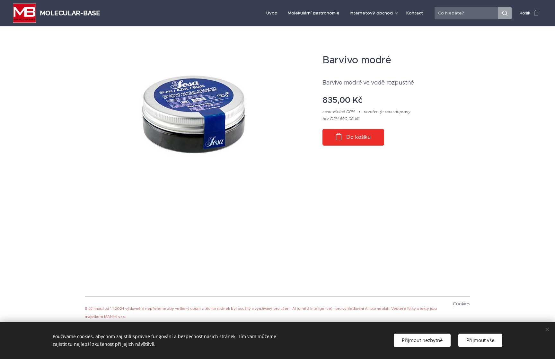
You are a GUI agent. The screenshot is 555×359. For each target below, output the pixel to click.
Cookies (461, 304)
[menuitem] (274, 13)
